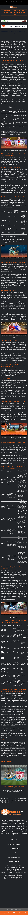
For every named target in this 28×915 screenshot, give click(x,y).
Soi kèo (8, 1)
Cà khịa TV (13, 72)
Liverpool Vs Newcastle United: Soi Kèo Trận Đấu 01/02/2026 (14, 787)
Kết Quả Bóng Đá (21, 503)
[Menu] (2, 6)
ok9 (7, 798)
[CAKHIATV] (14, 7)
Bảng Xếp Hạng (21, 527)
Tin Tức (13, 1)
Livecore (20, 552)
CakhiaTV (3, 41)
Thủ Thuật (19, 1)
